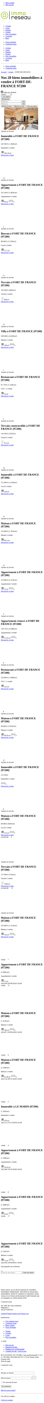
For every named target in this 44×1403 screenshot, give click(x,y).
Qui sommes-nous (11, 1321)
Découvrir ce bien (7, 155)
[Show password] (34, 1377)
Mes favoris (9, 5)
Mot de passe (5, 1378)
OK (24, 101)
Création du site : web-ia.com (15, 1351)
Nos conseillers (10, 34)
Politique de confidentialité (14, 1349)
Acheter (8, 26)
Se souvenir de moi (10, 1382)
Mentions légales (11, 1347)
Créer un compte (7, 1400)
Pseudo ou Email (7, 1373)
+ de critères (6, 97)
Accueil (3, 72)
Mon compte (9, 3)
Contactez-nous (10, 44)
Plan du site (9, 1345)
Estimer (8, 30)
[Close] (2, 1369)
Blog (7, 38)
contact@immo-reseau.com (10, 1314)
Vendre (7, 32)
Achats (10, 72)
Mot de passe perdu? (8, 1390)
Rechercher (5, 99)
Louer (7, 28)
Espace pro (25, 1314)
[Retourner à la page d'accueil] (15, 22)
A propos (8, 36)
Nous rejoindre (10, 42)
